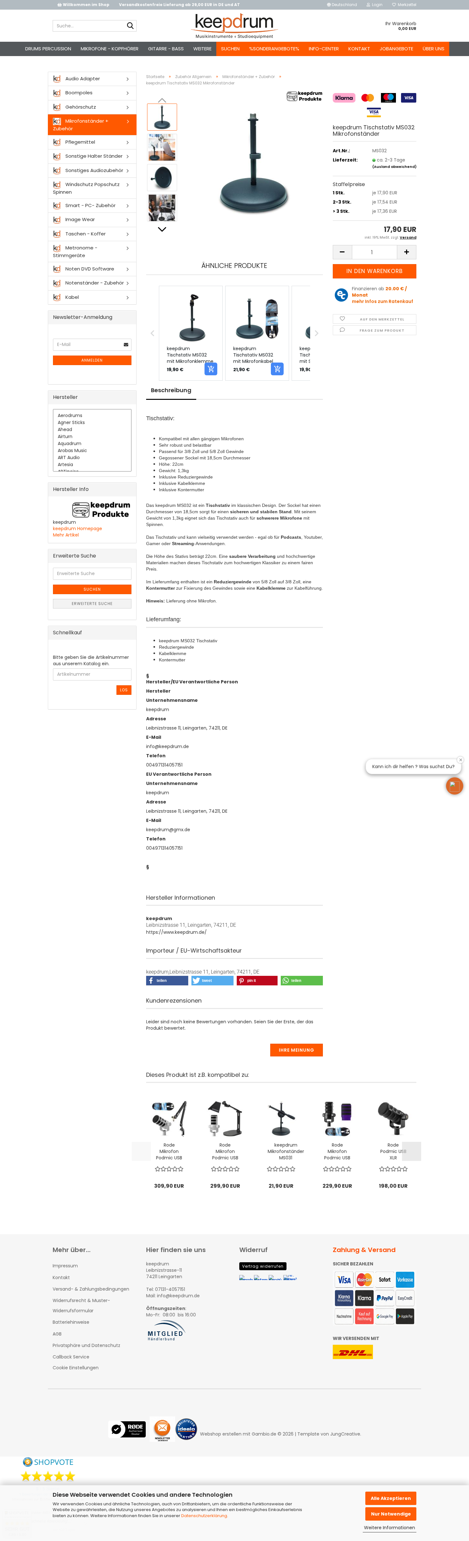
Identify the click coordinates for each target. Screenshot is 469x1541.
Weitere (202, 48)
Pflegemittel (79, 142)
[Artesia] (92, 464)
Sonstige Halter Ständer (93, 156)
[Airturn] (92, 436)
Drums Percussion (48, 48)
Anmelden (92, 360)
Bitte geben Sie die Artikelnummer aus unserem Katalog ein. (91, 660)
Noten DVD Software (89, 268)
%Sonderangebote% (274, 48)
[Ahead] (92, 429)
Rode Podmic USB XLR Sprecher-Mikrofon (393, 1151)
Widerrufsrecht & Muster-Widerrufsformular (81, 1305)
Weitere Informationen (389, 1527)
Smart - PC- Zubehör (89, 205)
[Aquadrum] (92, 443)
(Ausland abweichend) (394, 166)
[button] (342, 5)
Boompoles (78, 92)
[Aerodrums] (92, 415)
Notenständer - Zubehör (94, 282)
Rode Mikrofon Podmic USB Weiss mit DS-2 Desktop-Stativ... (225, 1151)
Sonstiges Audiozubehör (93, 170)
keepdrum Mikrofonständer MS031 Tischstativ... (286, 1151)
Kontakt (359, 48)
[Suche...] (130, 26)
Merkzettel (406, 4)
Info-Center (324, 48)
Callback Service (71, 1357)
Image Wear (79, 219)
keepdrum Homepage (77, 528)
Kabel (71, 297)
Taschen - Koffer (85, 233)
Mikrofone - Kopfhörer (109, 48)
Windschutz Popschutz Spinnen (86, 188)
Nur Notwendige (391, 1514)
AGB (57, 1334)
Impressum (65, 1266)
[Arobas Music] (92, 450)
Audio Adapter (82, 78)
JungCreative (345, 1434)
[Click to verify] (129, 1434)
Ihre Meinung (296, 1050)
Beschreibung (171, 390)
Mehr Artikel (66, 535)
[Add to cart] (211, 369)
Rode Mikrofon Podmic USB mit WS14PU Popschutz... (337, 1151)
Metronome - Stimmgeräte (75, 251)
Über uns (433, 48)
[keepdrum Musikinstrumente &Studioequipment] (234, 26)
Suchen (230, 48)
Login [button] (376, 4)
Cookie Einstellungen (76, 1368)
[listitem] (191, 333)
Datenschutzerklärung (204, 1516)
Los (124, 690)
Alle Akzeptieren (391, 1498)
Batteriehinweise (71, 1322)
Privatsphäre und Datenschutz (86, 1345)
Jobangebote (396, 48)
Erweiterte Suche (92, 603)
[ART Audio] (92, 457)
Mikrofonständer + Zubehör (80, 125)
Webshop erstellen (221, 1434)
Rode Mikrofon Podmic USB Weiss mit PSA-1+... (169, 1151)
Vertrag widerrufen (263, 1266)
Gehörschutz (80, 107)
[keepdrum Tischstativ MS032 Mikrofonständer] (253, 162)
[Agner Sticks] (92, 422)
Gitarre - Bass (166, 48)
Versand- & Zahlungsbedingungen (91, 1289)
